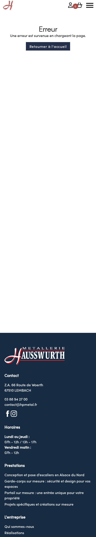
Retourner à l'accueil (48, 46)
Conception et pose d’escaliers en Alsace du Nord (44, 474)
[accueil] (8, 5)
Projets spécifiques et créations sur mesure (38, 504)
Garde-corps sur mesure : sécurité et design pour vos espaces (47, 483)
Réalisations (14, 532)
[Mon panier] (79, 6)
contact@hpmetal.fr (20, 404)
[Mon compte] (70, 6)
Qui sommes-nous (19, 526)
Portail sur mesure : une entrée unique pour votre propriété (44, 495)
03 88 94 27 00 (15, 399)
